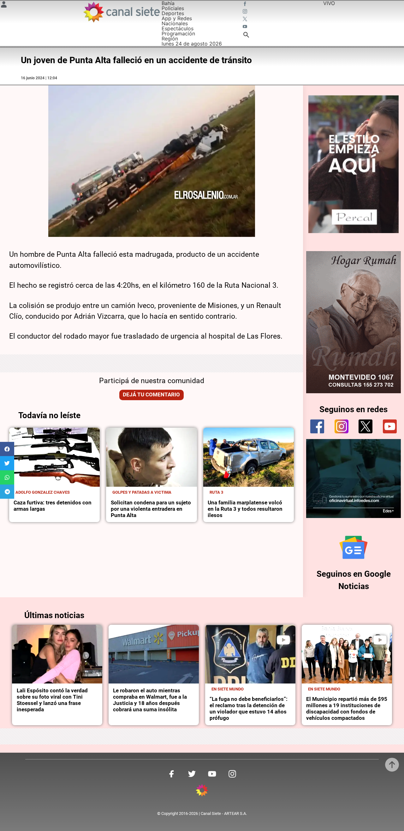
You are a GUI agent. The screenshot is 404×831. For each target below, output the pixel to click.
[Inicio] (121, 12)
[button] (7, 449)
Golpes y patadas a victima (141, 492)
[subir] (392, 765)
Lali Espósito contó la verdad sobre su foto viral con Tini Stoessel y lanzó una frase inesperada (52, 700)
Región (170, 38)
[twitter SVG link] (245, 19)
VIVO (329, 3)
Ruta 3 (216, 492)
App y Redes (177, 18)
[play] (283, 640)
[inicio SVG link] (202, 791)
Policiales (173, 8)
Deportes (173, 13)
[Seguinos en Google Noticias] (353, 547)
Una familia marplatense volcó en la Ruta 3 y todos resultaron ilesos (245, 509)
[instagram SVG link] (245, 12)
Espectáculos (177, 28)
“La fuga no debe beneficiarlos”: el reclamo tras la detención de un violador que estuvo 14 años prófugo (249, 708)
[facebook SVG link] (245, 4)
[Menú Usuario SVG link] (4, 5)
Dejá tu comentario (151, 395)
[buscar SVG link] (246, 35)
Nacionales (175, 23)
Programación (178, 33)
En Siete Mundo (227, 689)
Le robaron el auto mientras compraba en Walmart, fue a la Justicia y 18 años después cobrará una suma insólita (150, 700)
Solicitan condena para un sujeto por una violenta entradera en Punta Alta (151, 509)
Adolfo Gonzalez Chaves (42, 492)
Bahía (168, 3)
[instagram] (341, 426)
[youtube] (389, 426)
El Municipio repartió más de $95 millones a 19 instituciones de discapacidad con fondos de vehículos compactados (346, 708)
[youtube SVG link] (245, 27)
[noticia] (54, 457)
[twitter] (365, 426)
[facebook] (317, 426)
